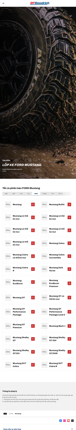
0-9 (68, 193)
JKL (28, 193)
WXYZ (61, 193)
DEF (13, 193)
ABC (6, 193)
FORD (11, 413)
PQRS (45, 193)
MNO (36, 193)
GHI (21, 193)
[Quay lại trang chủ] (40, 3)
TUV (52, 193)
